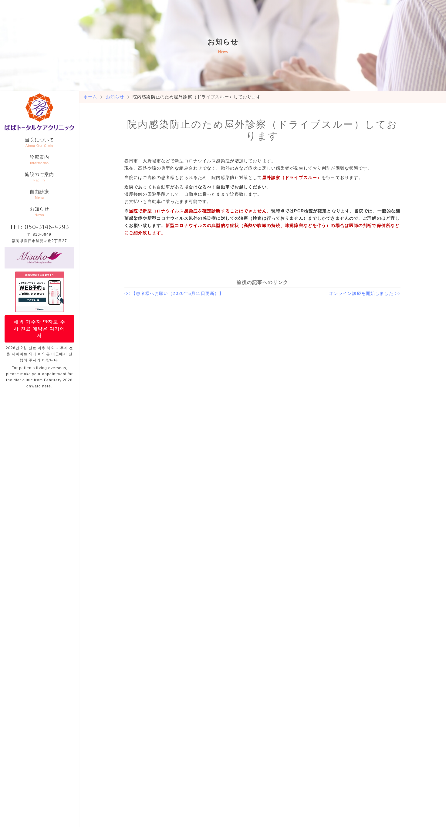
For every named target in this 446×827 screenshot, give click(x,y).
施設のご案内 (39, 177)
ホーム (90, 96)
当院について (39, 142)
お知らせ (39, 211)
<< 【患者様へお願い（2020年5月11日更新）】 (174, 293)
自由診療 (39, 194)
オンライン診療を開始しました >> (364, 293)
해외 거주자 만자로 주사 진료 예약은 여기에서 (39, 328)
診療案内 (39, 159)
